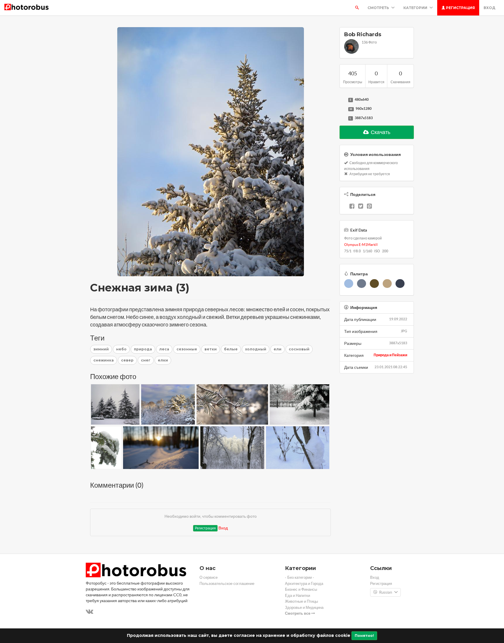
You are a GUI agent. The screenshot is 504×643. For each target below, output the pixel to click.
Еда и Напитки (297, 595)
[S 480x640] (342, 100)
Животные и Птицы (301, 601)
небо (121, 349)
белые (231, 349)
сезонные (186, 349)
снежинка (103, 360)
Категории (415, 8)
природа (143, 349)
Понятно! (364, 635)
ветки (210, 349)
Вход (489, 8)
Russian (385, 592)
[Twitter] (360, 206)
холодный (255, 349)
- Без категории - (299, 577)
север (127, 360)
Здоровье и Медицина (304, 607)
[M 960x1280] (342, 109)
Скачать (380, 132)
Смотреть (379, 8)
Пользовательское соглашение (227, 583)
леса (164, 349)
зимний (101, 349)
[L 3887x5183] (342, 118)
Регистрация (460, 8)
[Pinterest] (369, 206)
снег (145, 360)
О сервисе (209, 577)
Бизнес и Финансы (301, 589)
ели (277, 349)
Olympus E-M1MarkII (361, 244)
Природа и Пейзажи (390, 355)
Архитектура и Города (304, 583)
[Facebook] (351, 206)
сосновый (299, 349)
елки (163, 360)
